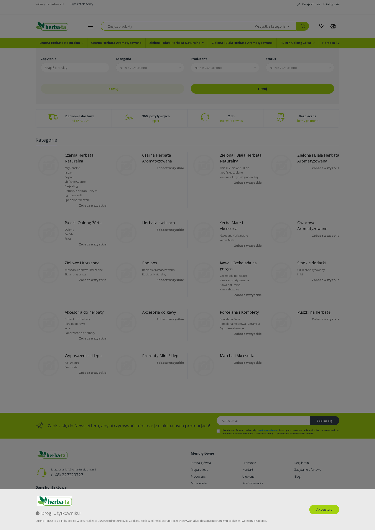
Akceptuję (324, 509)
